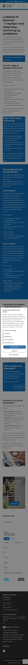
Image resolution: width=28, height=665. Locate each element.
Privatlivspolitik (19, 327)
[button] (14, 355)
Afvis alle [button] (14, 351)
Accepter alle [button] (15, 347)
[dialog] (14, 332)
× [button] (24, 309)
